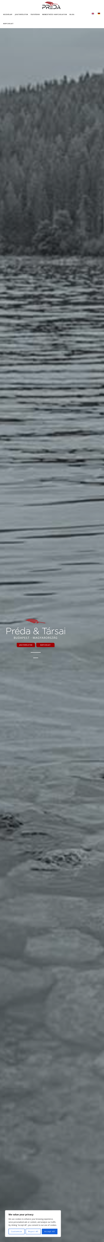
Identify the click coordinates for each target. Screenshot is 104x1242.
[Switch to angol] (93, 13)
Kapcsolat (45, 645)
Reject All (33, 1231)
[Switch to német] (99, 13)
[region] (33, 1223)
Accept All (49, 1231)
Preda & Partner (52, 5)
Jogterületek (25, 645)
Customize (16, 1231)
